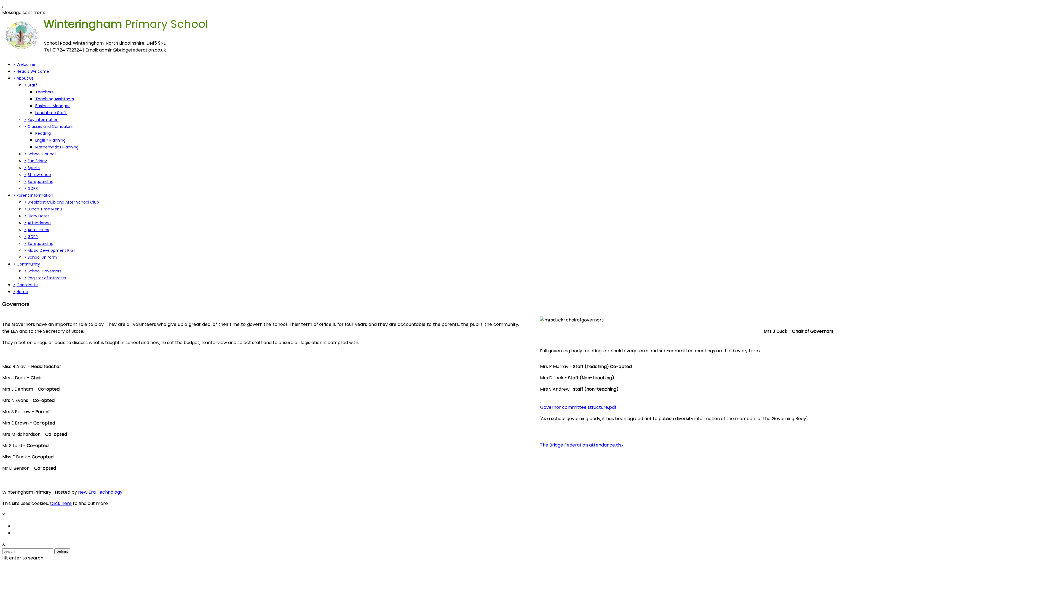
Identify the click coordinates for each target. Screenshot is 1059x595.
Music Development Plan (51, 250)
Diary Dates (39, 216)
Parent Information (35, 195)
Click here (61, 503)
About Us (25, 78)
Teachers (44, 92)
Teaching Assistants (54, 99)
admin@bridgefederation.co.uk (132, 50)
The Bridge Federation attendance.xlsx (582, 445)
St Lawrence (39, 174)
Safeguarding (41, 181)
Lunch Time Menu (45, 209)
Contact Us (27, 285)
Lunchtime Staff (51, 112)
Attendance (39, 223)
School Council (42, 154)
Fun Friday (37, 161)
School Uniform (42, 257)
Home (22, 291)
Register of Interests (47, 278)
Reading (43, 133)
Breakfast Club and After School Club (63, 202)
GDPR (33, 188)
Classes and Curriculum (50, 126)
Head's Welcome (33, 71)
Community (28, 264)
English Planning (50, 140)
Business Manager (52, 106)
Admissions (38, 229)
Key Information (43, 119)
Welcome (26, 64)
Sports (34, 168)
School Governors (44, 271)
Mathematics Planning (57, 147)
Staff (32, 85)
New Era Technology (100, 492)
